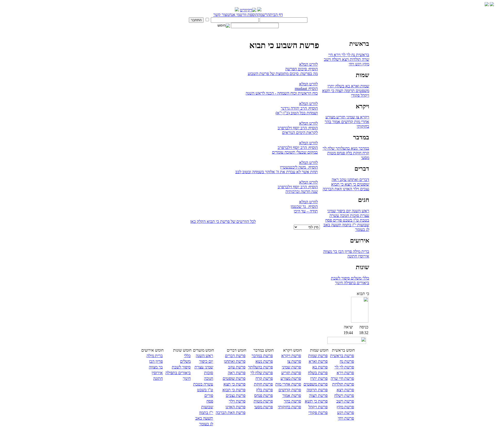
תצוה (338, 90)
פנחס (340, 153)
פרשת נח (347, 361)
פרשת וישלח (344, 395)
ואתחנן (352, 179)
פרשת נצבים (235, 395)
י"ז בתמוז (348, 225)
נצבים (364, 189)
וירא (336, 54)
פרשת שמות (318, 355)
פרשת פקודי (318, 412)
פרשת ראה (236, 373)
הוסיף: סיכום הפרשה (301, 69)
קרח (365, 153)
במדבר (363, 148)
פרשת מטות (263, 401)
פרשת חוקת (263, 384)
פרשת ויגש (345, 412)
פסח (328, 220)
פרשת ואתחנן (234, 361)
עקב (342, 179)
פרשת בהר (292, 401)
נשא (354, 148)
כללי (365, 278)
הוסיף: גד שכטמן (304, 206)
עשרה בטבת (203, 384)
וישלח (336, 59)
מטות (331, 153)
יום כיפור (343, 211)
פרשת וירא (345, 373)
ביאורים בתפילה (356, 283)
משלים (355, 278)
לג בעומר (362, 229)
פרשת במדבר (262, 355)
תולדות (355, 59)
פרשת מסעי (263, 407)
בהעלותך (342, 148)
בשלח (339, 86)
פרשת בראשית (342, 355)
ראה (335, 179)
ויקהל (364, 95)
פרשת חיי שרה (342, 378)
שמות (364, 86)
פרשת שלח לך (261, 373)
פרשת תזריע (291, 373)
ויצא (345, 59)
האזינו (347, 189)
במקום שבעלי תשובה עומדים (295, 152)
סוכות (354, 215)
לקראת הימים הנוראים (300, 132)
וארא (354, 86)
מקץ (365, 64)
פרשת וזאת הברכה (230, 412)
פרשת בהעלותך (260, 367)
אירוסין (363, 256)
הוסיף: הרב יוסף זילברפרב (298, 128)
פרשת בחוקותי (289, 407)
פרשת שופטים (234, 378)
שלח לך (329, 148)
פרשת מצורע (291, 378)
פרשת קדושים (289, 390)
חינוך (339, 283)
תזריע (340, 117)
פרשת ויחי (346, 418)
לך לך (345, 54)
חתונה (352, 256)
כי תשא (328, 90)
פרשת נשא (264, 361)
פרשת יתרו (319, 378)
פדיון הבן (344, 251)
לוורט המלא (308, 64)
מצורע (330, 117)
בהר (328, 121)
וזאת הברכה (332, 189)
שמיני (350, 117)
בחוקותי (363, 126)
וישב (327, 59)
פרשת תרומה (317, 390)
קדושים (346, 121)
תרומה (349, 90)
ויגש (357, 64)
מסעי (365, 157)
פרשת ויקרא (291, 355)
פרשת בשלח (318, 373)
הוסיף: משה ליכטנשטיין (299, 167)
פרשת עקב (236, 367)
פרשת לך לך (344, 367)
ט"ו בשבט (350, 220)
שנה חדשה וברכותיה (301, 191)
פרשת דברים (235, 355)
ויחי (351, 64)
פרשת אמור (291, 395)
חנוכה (344, 215)
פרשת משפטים (316, 384)
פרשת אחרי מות (288, 384)
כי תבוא (337, 184)
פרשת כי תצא (234, 384)
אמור (335, 121)
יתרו (331, 86)
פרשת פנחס (263, 395)
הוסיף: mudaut (306, 88)
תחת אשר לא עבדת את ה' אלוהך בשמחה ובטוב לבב (276, 172)
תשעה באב (332, 225)
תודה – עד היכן (306, 211)
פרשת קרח (264, 378)
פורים (337, 220)
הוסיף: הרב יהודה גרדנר (299, 108)
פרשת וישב (345, 401)
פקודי (355, 95)
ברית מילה (360, 251)
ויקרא (364, 117)
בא (347, 86)
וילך (355, 189)
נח (352, 54)
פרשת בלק (264, 390)
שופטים (362, 184)
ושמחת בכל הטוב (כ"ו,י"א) (297, 113)
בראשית (362, 54)
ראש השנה (360, 211)
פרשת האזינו (235, 407)
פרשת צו (294, 361)
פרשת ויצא (345, 390)
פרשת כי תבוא (233, 390)
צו (357, 117)
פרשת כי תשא (316, 401)
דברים (363, 179)
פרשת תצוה (318, 395)
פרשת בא (320, 367)
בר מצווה (330, 251)
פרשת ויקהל (318, 407)
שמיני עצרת (204, 367)
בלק (348, 153)
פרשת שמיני (291, 367)
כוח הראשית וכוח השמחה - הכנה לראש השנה (282, 93)
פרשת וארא (318, 361)
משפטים (362, 90)
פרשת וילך (237, 401)
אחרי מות (361, 121)
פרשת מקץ (345, 407)
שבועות (362, 225)
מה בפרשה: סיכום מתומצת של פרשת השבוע (283, 73)
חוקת (356, 153)
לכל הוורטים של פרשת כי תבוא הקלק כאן (223, 221)
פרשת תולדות (343, 384)
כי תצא (350, 184)
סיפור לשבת (340, 278)
